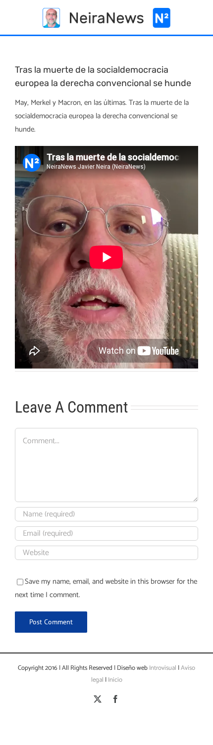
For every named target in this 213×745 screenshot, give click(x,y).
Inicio (115, 680)
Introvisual (162, 668)
